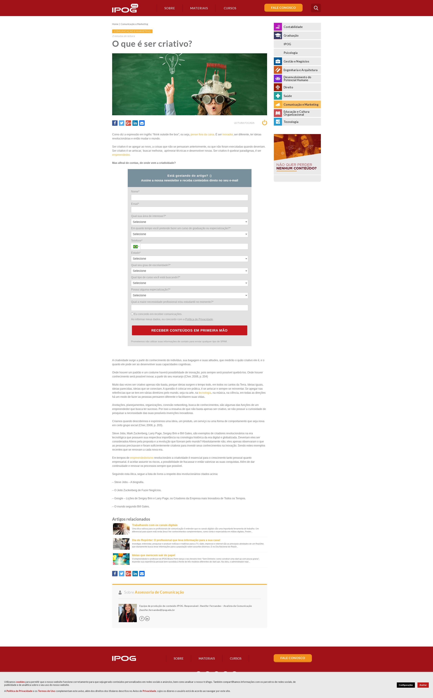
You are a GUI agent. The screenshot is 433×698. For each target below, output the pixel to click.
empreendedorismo (141, 457)
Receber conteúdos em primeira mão (189, 330)
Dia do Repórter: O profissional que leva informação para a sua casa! (176, 540)
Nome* (135, 191)
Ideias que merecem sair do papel (153, 555)
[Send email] (142, 123)
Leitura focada (244, 122)
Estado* (136, 252)
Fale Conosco (283, 7)
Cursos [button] (230, 8)
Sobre (169, 8)
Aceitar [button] (423, 685)
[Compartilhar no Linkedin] (135, 123)
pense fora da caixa (202, 134)
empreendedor (121, 154)
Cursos (235, 658)
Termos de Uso (46, 691)
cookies (20, 681)
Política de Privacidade (199, 319)
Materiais (199, 8)
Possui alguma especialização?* (150, 289)
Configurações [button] (406, 685)
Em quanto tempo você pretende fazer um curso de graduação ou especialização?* (181, 228)
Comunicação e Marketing (134, 24)
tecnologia (205, 392)
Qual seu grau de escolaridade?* (150, 265)
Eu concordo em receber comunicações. (157, 314)
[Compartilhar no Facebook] (115, 123)
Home (115, 24)
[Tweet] (121, 123)
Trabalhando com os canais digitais (155, 525)
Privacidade (149, 691)
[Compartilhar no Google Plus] (128, 123)
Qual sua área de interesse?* (148, 216)
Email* (135, 203)
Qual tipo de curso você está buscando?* (155, 277)
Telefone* (136, 240)
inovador (227, 134)
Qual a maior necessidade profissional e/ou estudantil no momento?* (172, 301)
